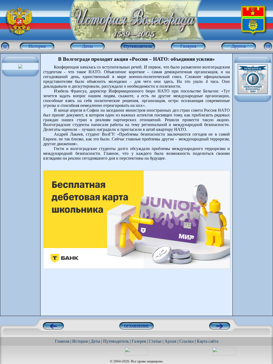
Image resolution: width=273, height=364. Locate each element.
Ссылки (186, 341)
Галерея (139, 341)
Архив (170, 341)
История (80, 341)
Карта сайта (207, 341)
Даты (95, 341)
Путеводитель (116, 341)
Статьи (155, 341)
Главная (62, 341)
